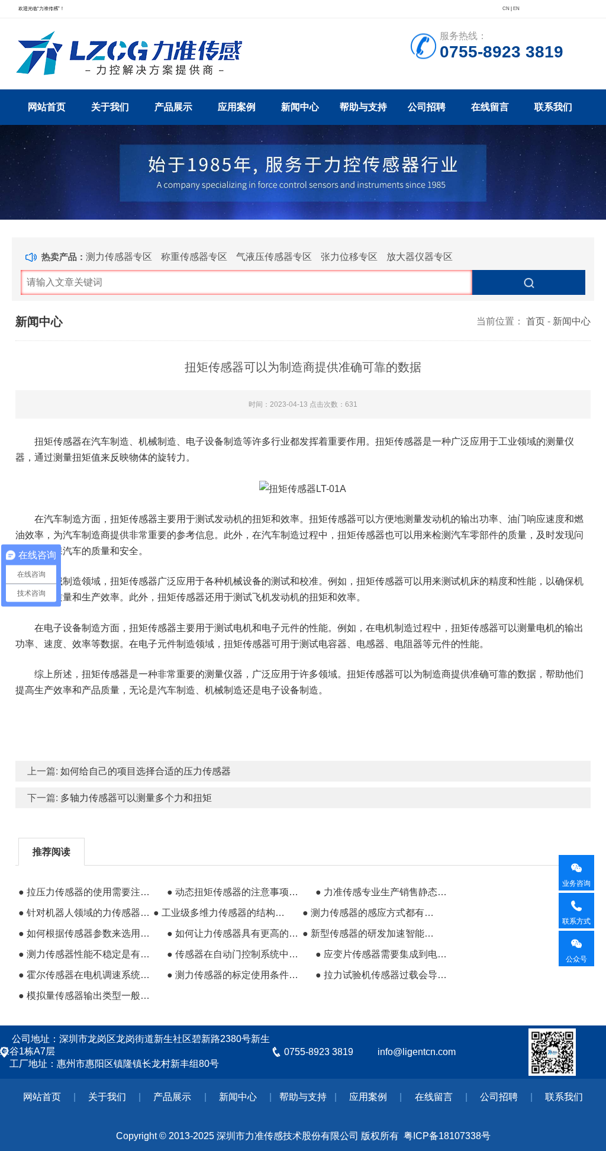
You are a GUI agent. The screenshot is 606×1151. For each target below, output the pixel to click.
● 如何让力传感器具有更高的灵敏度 (233, 933)
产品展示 (173, 107)
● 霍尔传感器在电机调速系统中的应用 (84, 975)
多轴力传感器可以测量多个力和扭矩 (136, 798)
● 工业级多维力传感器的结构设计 (219, 913)
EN (516, 8)
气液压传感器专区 (274, 257)
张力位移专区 (349, 257)
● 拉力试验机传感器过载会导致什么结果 (381, 975)
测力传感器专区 (119, 257)
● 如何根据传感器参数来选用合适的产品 (84, 933)
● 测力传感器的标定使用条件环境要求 (233, 975)
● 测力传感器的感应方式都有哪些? (368, 913)
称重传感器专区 (194, 257)
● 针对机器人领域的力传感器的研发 (84, 913)
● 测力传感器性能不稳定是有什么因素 (84, 954)
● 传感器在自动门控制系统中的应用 (233, 954)
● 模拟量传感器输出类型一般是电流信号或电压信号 (84, 996)
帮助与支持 (363, 107)
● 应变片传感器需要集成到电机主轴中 (381, 954)
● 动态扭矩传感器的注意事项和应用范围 (233, 892)
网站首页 (47, 107)
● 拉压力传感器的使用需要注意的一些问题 (84, 892)
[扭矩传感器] (302, 488)
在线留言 (490, 107)
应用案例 (237, 107)
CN (506, 8)
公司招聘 (427, 107)
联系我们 (553, 107)
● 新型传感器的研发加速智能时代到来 (368, 933)
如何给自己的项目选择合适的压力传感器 (145, 771)
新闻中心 (300, 107)
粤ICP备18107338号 (447, 1136)
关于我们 (110, 107)
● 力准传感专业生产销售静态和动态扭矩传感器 (381, 892)
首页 (535, 321)
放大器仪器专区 (419, 257)
